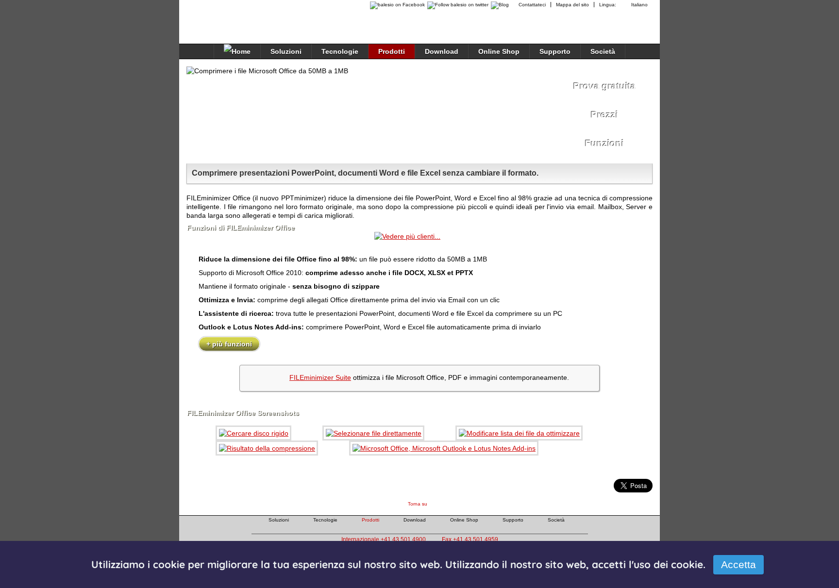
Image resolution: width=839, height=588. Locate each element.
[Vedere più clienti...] (407, 236)
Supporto (555, 51)
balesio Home (228, 16)
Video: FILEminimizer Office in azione (459, 112)
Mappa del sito (572, 4)
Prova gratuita (604, 86)
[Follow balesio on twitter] (456, 4)
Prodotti (391, 51)
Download (441, 51)
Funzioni (604, 143)
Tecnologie (339, 51)
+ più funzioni (229, 344)
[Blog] (501, 4)
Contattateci (532, 4)
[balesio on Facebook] (395, 4)
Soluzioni (286, 51)
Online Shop (499, 51)
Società (602, 51)
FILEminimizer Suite (320, 377)
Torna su (417, 503)
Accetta (738, 564)
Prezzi (604, 115)
